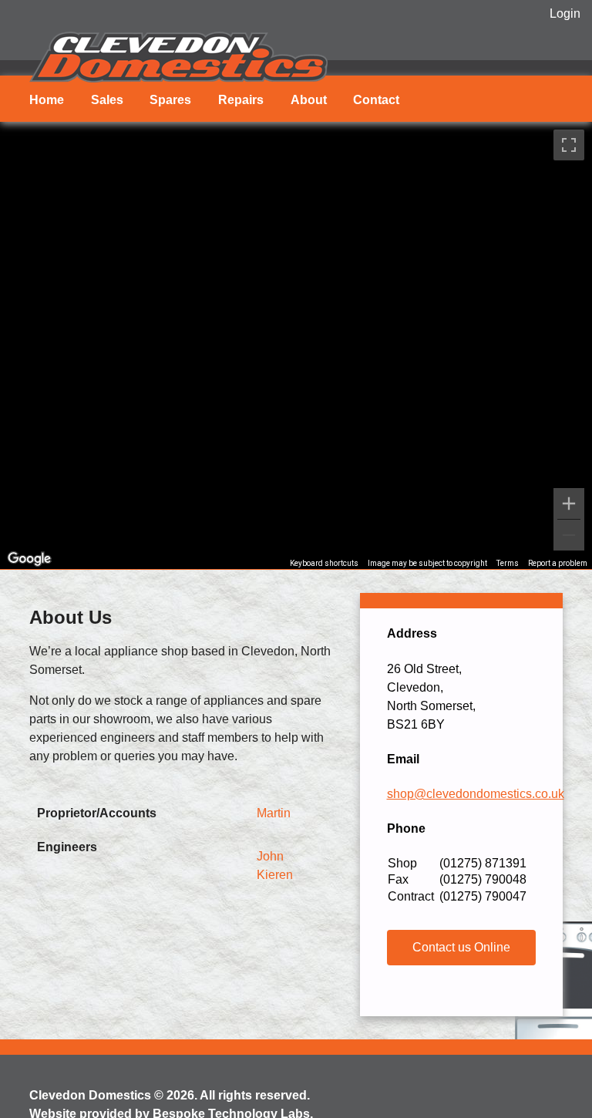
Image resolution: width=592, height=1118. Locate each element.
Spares (170, 99)
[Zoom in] (568, 503)
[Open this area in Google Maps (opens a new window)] (29, 559)
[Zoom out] (568, 535)
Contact (376, 99)
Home (46, 99)
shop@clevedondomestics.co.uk (475, 793)
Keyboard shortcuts (324, 563)
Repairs (241, 99)
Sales (107, 99)
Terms (507, 563)
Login (565, 13)
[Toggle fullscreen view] (568, 145)
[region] (296, 345)
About (309, 99)
